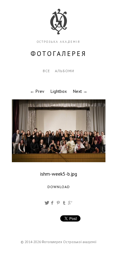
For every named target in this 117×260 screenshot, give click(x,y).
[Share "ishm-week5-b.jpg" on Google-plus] (70, 203)
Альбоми (64, 70)
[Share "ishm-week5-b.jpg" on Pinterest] (58, 203)
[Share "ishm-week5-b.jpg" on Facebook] (53, 203)
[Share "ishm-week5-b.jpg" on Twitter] (47, 203)
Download (58, 186)
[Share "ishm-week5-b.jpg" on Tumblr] (64, 203)
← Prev (37, 91)
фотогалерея (59, 53)
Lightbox (59, 91)
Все (46, 70)
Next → (80, 91)
